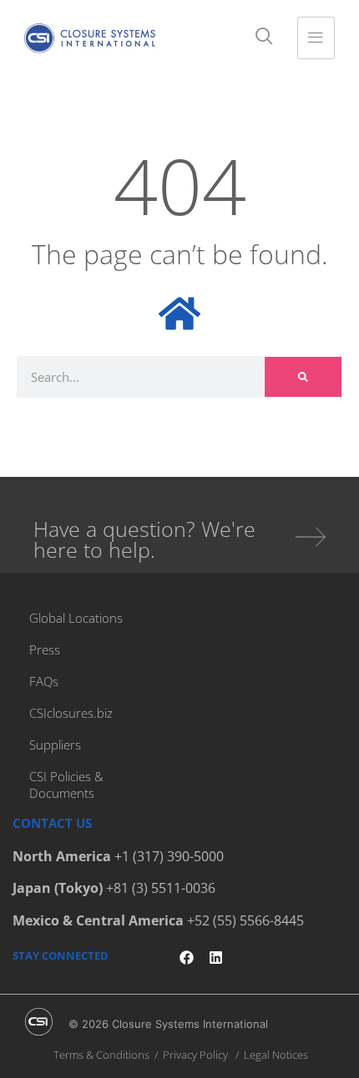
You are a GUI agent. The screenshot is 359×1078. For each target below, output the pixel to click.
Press (44, 649)
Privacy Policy (195, 1054)
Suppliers (55, 744)
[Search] (303, 377)
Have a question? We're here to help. (144, 539)
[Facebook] (187, 957)
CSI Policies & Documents (66, 784)
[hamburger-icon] (316, 38)
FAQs (43, 681)
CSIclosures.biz (71, 712)
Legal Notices (276, 1054)
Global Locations (76, 617)
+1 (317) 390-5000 (169, 856)
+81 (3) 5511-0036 (160, 888)
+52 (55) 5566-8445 (245, 920)
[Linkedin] (216, 957)
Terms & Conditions (101, 1054)
